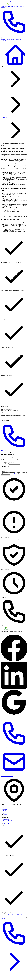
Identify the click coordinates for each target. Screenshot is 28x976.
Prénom (3, 459)
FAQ (6, 40)
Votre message (4, 471)
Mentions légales (4, 914)
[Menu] (1, 38)
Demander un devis (5, 418)
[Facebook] (14, 661)
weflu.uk (4, 918)
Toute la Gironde (7, 823)
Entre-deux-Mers (7, 822)
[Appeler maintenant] (14, 946)
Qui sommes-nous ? (14, 6)
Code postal (3, 466)
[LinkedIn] (14, 688)
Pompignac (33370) (7, 819)
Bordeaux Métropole (7, 820)
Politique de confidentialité (12, 473)
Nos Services (7, 6)
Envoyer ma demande (5, 475)
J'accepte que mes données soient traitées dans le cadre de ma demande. (14, 473)
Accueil (2, 6)
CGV (21, 914)
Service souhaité (4, 465)
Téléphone (3, 463)
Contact (5, 814)
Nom (2, 460)
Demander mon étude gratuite (13, 36)
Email (2, 462)
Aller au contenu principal (6, 1)
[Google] (14, 715)
